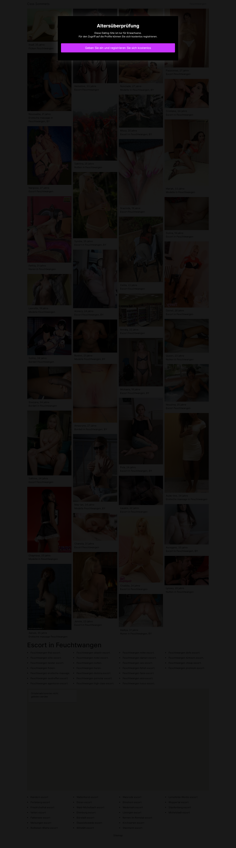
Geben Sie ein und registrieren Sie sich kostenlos (118, 48)
